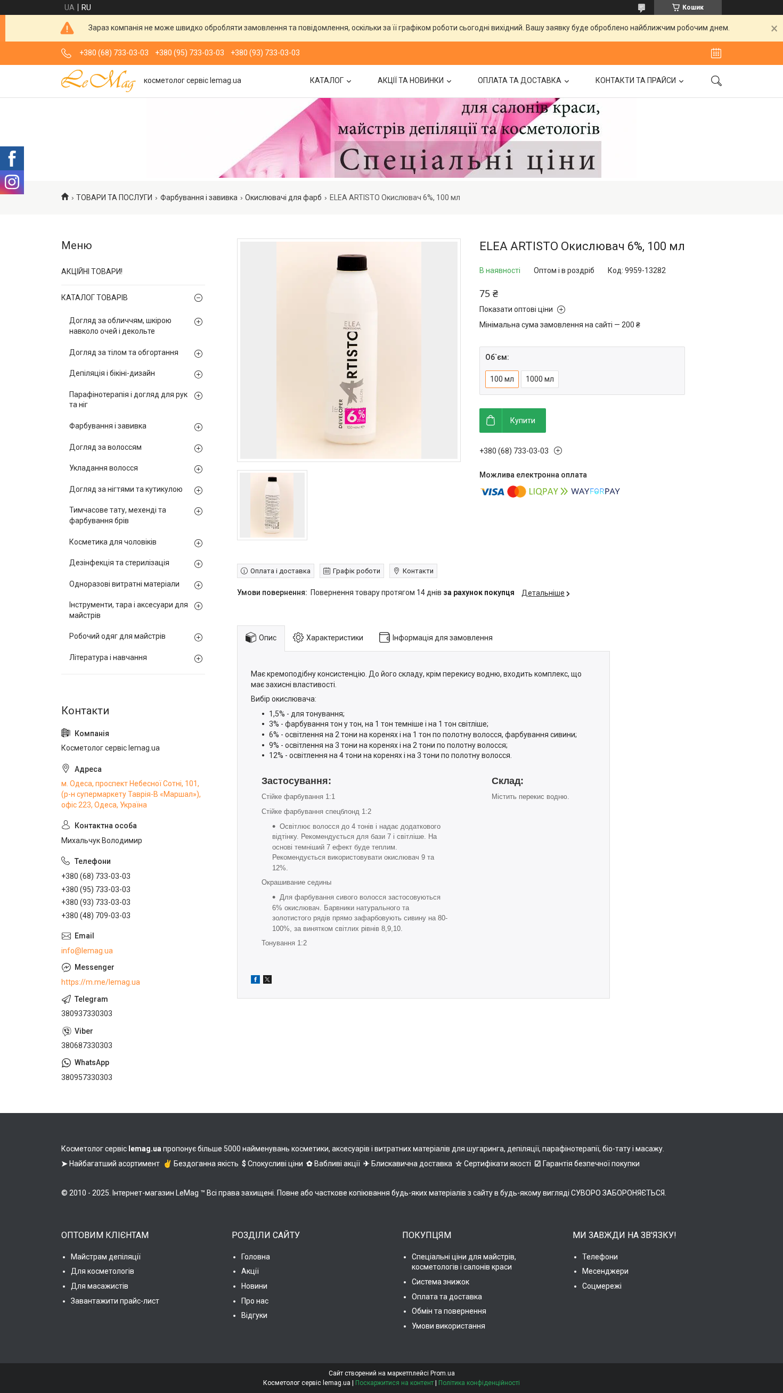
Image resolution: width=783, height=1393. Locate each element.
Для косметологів (102, 1271)
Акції (250, 1271)
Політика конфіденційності (479, 1383)
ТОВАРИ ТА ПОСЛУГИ (114, 197)
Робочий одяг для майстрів (117, 636)
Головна (255, 1256)
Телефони (600, 1256)
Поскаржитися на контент (394, 1383)
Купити (522, 420)
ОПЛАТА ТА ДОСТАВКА (519, 80)
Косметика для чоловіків (113, 542)
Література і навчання (108, 657)
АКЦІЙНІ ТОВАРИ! (92, 271)
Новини (254, 1286)
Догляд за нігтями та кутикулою (126, 489)
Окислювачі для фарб (283, 197)
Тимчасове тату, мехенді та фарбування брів (117, 515)
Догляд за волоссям (105, 447)
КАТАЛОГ (327, 80)
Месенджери (605, 1271)
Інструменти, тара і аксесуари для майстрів (128, 610)
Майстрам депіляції (106, 1256)
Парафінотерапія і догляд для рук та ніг (128, 399)
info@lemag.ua (87, 950)
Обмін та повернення (449, 1311)
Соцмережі (602, 1286)
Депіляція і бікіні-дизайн (112, 373)
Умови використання (448, 1326)
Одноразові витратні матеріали (124, 584)
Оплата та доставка (447, 1296)
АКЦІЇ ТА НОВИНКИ (411, 80)
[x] (267, 981)
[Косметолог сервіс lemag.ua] (98, 81)
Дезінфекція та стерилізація (119, 562)
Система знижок (440, 1281)
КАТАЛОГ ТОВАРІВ (94, 297)
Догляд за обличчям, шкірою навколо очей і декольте (120, 325)
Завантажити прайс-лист (115, 1301)
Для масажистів (99, 1286)
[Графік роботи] (716, 53)
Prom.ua (442, 1373)
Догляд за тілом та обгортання (123, 352)
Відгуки (254, 1315)
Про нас (254, 1301)
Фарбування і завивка (199, 197)
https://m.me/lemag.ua (100, 982)
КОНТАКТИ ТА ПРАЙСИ (636, 80)
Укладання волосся (103, 468)
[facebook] (255, 981)
